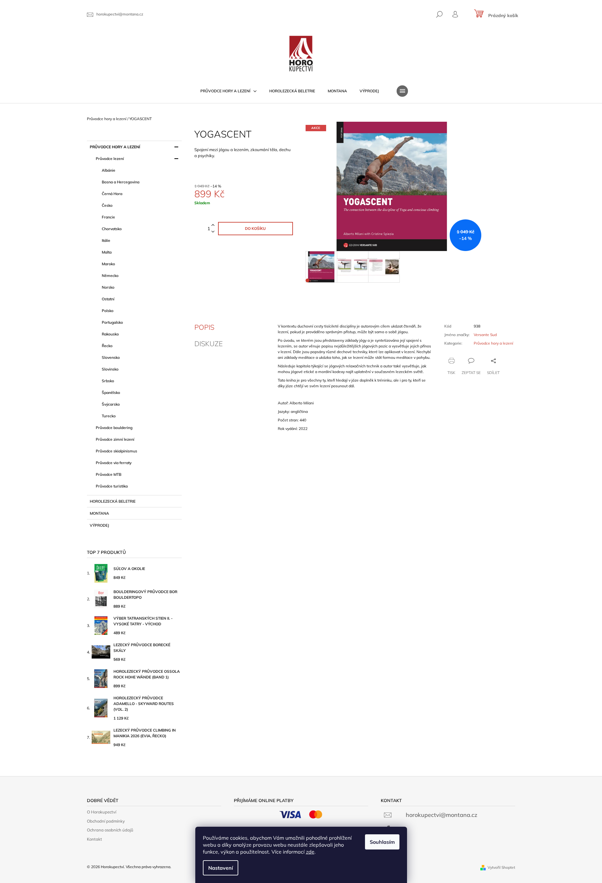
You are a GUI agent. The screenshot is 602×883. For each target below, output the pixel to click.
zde (310, 852)
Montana (99, 513)
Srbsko (108, 380)
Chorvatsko (112, 228)
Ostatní (108, 299)
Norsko (108, 287)
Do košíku (255, 228)
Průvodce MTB (108, 474)
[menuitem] (228, 91)
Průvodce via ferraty (113, 462)
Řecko (107, 345)
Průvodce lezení (110, 158)
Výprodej (99, 525)
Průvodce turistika (112, 486)
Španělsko (111, 392)
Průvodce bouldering (114, 427)
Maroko (108, 263)
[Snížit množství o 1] (213, 232)
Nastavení (220, 868)
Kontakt (94, 839)
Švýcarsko (111, 404)
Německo (110, 275)
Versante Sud (485, 334)
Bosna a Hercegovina (120, 182)
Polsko (107, 310)
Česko (107, 205)
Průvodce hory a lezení (115, 146)
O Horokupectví (101, 811)
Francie (108, 217)
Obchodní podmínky (106, 821)
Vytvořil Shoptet (501, 867)
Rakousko (110, 334)
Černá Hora (112, 193)
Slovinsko (110, 369)
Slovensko (111, 357)
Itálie (106, 240)
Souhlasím (382, 842)
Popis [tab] (204, 327)
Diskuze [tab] (208, 343)
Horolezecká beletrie (113, 501)
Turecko (109, 416)
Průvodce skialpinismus (116, 451)
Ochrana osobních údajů (110, 829)
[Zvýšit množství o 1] (213, 225)
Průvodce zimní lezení (115, 439)
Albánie (108, 170)
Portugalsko (112, 322)
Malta (107, 252)
